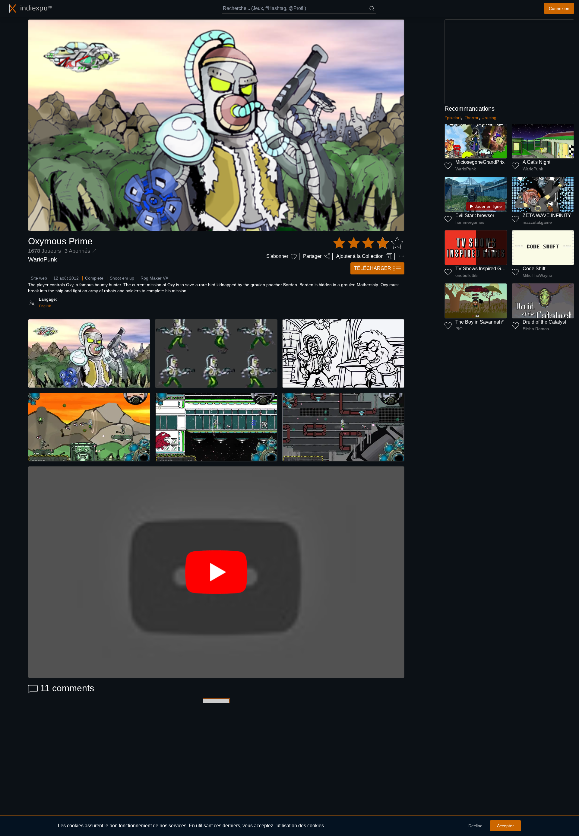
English (45, 306)
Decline (475, 825)
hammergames (469, 222)
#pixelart (453, 117)
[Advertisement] (509, 62)
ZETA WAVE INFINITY (547, 215)
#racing (489, 117)
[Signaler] (401, 256)
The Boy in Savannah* (479, 322)
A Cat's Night (536, 162)
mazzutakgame (537, 222)
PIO (459, 328)
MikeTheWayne (537, 275)
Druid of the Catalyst (544, 322)
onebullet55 (466, 275)
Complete (94, 278)
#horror (471, 117)
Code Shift (534, 268)
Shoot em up (122, 278)
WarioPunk (42, 259)
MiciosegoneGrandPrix (480, 162)
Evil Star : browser (474, 215)
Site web (39, 278)
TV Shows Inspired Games (484, 268)
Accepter (505, 825)
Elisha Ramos (536, 328)
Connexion (559, 8)
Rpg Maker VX (154, 278)
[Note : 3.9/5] (368, 243)
